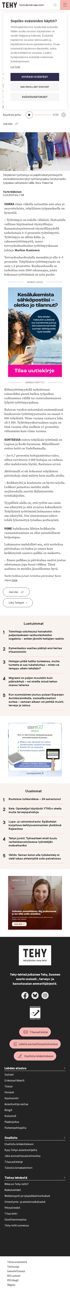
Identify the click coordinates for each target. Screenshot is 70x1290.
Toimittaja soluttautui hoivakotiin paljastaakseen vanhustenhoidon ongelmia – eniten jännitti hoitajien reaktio (36, 635)
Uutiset (9, 1075)
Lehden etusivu (15, 1068)
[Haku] (55, 5)
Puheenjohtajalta (15, 1128)
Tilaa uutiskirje (39, 1032)
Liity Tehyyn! (16, 603)
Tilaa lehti (10, 1214)
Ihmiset (9, 1092)
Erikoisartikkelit (14, 1081)
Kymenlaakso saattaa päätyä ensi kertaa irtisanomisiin (35, 650)
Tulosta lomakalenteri (18, 1168)
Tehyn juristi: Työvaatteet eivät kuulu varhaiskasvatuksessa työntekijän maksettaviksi (33, 842)
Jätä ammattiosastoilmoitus (22, 1156)
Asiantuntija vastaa (16, 1104)
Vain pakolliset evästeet (34, 87)
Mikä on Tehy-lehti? (16, 1184)
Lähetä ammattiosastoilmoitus (38, 1044)
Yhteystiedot (12, 1208)
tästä (14, 580)
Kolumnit (10, 1116)
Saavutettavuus (16, 1271)
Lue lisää (15, 67)
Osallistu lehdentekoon (38, 1056)
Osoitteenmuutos (15, 1220)
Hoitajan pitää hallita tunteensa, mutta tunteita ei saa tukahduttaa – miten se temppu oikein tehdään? (34, 665)
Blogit (8, 1110)
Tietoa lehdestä (15, 1178)
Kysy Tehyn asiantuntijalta (20, 1150)
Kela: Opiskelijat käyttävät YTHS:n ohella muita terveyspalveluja (35, 810)
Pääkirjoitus (11, 1122)
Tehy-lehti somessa (16, 1225)
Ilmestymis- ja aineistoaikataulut (25, 1202)
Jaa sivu (7, 124)
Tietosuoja (13, 1267)
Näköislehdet (12, 1190)
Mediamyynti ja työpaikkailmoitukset (27, 1196)
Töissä (8, 1086)
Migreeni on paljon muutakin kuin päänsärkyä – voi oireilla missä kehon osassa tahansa (33, 681)
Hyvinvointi (11, 1098)
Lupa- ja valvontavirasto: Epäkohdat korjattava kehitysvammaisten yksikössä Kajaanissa (35, 825)
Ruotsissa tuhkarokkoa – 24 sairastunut (35, 799)
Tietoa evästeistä (17, 1262)
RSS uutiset (13, 1276)
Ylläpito (11, 1285)
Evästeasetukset (35, 97)
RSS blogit (13, 1280)
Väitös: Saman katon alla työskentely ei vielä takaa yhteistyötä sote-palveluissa (35, 856)
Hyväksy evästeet (35, 77)
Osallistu (10, 1138)
